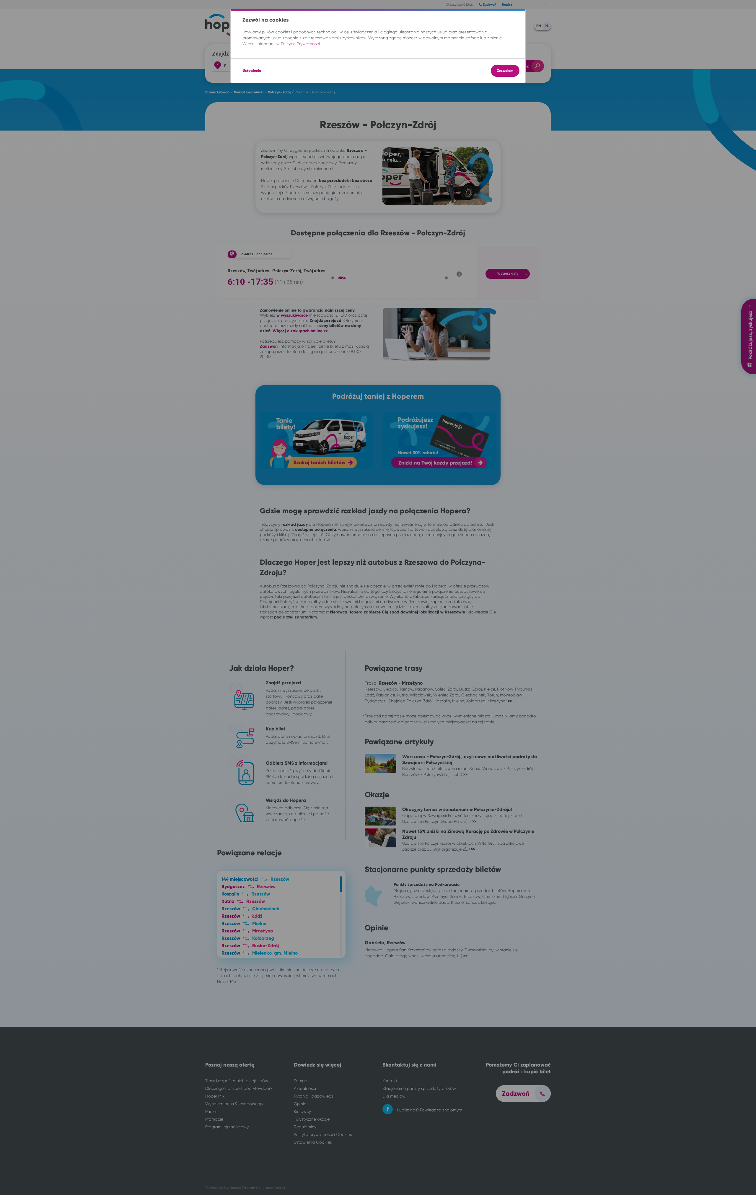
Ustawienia (252, 71)
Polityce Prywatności (300, 43)
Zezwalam (505, 71)
